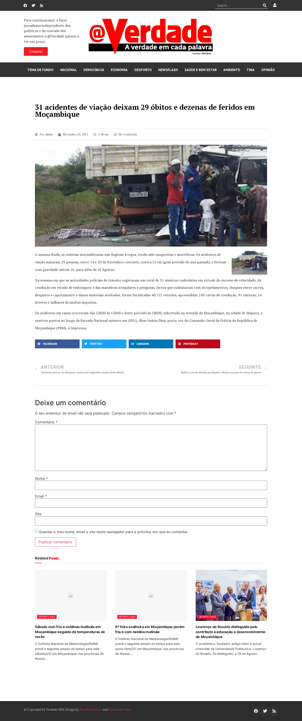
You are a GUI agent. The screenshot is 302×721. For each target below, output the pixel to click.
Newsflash (168, 69)
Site (38, 514)
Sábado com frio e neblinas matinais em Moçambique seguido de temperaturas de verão (70, 632)
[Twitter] (33, 5)
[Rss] (41, 5)
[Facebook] (25, 5)
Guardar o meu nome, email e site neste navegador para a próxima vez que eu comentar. (113, 532)
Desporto (143, 69)
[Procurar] (265, 5)
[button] (57, 343)
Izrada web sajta (119, 709)
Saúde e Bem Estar (201, 69)
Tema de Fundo (40, 69)
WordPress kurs (91, 709)
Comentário (46, 422)
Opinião (268, 69)
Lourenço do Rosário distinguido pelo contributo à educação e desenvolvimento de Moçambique (231, 632)
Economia (119, 69)
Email (41, 496)
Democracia (94, 69)
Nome (41, 478)
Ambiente (231, 69)
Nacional (68, 69)
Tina (250, 69)
